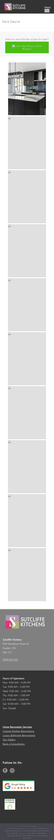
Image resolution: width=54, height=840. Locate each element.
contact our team (25, 131)
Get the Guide (20, 252)
